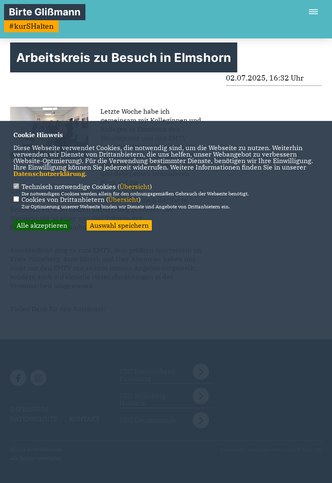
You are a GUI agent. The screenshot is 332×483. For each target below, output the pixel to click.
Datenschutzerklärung (49, 173)
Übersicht (134, 186)
